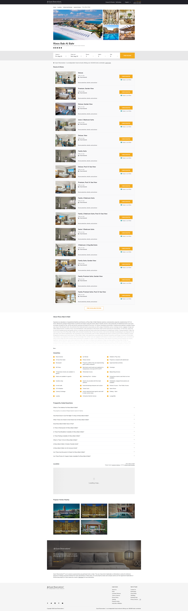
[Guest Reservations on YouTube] (62, 603)
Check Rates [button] (126, 76)
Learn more (108, 63)
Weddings (133, 595)
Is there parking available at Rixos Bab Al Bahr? (66, 436)
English (127, 2)
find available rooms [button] (94, 308)
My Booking (118, 2)
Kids (111, 54)
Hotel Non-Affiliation (117, 603)
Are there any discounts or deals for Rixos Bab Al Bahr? (69, 452)
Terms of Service (116, 595)
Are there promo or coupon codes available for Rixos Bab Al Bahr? (72, 456)
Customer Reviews (116, 593)
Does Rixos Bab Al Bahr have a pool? (63, 424)
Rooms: (87, 54)
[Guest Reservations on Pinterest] (59, 603)
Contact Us (133, 589)
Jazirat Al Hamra (77, 7)
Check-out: (73, 54)
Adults (99, 54)
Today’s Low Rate (126, 80)
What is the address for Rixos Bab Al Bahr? (65, 407)
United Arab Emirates (67, 7)
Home (54, 7)
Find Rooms (127, 55)
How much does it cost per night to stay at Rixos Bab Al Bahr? (71, 416)
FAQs (113, 591)
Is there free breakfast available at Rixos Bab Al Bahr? (68, 432)
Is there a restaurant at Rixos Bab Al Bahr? (65, 428)
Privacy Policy (115, 597)
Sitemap (114, 599)
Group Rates (134, 593)
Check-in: (57, 54)
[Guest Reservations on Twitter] (51, 603)
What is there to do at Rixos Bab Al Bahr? (65, 440)
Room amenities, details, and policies (87, 82)
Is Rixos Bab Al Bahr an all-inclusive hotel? (65, 448)
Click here (80, 577)
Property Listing (115, 601)
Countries (59, 7)
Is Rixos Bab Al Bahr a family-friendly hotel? (65, 444)
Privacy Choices (134, 599)
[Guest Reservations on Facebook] (48, 603)
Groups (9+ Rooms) (110, 2)
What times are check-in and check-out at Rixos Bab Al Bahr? (71, 420)
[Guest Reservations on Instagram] (55, 603)
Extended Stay (134, 597)
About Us (114, 589)
